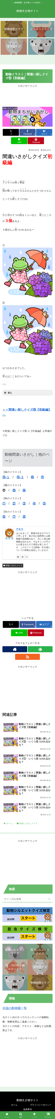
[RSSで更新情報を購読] (27, 557)
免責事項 (27, 1109)
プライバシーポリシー (40, 1105)
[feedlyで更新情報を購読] (22, 557)
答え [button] (10, 393)
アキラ (19, 529)
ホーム (14, 1105)
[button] (49, 899)
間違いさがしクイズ (14, 565)
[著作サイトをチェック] (18, 557)
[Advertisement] (27, 95)
